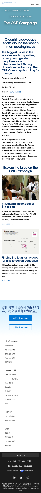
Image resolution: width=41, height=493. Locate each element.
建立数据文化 (10, 350)
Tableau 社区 (10, 370)
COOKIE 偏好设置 (12, 471)
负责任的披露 (28, 466)
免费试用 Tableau (20, 318)
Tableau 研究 (10, 358)
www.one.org (15, 92)
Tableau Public (11, 375)
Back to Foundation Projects (17, 10)
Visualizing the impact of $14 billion (18, 205)
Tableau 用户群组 (11, 379)
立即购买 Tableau (20, 327)
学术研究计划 (10, 399)
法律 (9, 466)
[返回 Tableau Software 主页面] (10, 2)
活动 (6, 404)
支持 (7, 428)
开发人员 (21, 461)
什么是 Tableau (11, 341)
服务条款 (15, 466)
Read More (6, 224)
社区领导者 (9, 383)
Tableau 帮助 (10, 441)
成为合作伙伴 (10, 420)
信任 (9, 461)
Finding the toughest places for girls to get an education (20, 259)
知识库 (7, 433)
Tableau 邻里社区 (11, 395)
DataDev (8, 387)
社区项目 (8, 391)
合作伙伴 (9, 412)
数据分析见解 (10, 354)
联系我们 (8, 362)
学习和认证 (9, 437)
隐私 (20, 466)
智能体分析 (9, 346)
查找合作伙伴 (10, 416)
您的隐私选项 (28, 471)
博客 (14, 461)
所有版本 (8, 445)
